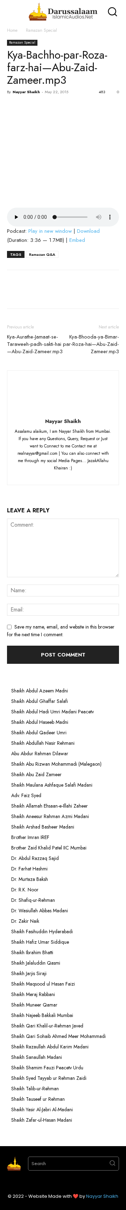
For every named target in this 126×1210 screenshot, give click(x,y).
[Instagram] (50, 475)
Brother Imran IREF (30, 837)
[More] (78, 108)
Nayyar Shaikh (26, 92)
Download (88, 231)
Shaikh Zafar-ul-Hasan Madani (41, 1119)
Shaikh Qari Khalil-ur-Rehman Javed (47, 1025)
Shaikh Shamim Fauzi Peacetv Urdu (47, 1067)
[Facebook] (14, 108)
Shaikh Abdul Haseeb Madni (39, 722)
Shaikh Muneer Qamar (34, 1004)
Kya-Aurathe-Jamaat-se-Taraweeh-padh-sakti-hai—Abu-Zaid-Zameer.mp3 (35, 344)
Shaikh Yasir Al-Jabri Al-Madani (42, 1109)
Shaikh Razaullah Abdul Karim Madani (50, 1046)
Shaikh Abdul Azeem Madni (39, 690)
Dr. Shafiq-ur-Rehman (33, 900)
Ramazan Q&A (42, 254)
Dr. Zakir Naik (25, 921)
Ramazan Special (41, 30)
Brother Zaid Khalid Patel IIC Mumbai (48, 847)
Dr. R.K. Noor (24, 889)
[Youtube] (89, 475)
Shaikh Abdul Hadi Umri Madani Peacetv (52, 711)
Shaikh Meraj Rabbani (33, 994)
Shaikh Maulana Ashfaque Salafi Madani (51, 784)
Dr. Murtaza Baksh (29, 879)
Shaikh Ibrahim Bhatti (32, 952)
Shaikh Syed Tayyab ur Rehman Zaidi (48, 1078)
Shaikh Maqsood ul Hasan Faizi (43, 983)
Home (12, 30)
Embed (77, 240)
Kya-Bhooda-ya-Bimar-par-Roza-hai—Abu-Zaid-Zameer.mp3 (91, 344)
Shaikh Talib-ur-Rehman (35, 1088)
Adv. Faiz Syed (26, 795)
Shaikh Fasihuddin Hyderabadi (42, 931)
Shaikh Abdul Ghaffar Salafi (39, 701)
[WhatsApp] (62, 108)
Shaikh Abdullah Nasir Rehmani (43, 743)
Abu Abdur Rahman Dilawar (39, 753)
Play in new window (50, 231)
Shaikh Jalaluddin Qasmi (35, 962)
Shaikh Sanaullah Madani (36, 1057)
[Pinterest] (46, 108)
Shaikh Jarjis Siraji (29, 973)
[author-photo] (63, 411)
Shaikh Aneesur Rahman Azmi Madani (50, 816)
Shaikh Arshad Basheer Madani (42, 826)
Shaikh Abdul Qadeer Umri (38, 732)
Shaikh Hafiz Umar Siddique (40, 941)
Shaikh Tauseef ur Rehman (38, 1099)
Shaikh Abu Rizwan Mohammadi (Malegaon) (56, 763)
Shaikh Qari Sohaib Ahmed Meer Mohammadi (58, 1036)
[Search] (112, 1164)
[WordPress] (76, 475)
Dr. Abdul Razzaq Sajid (35, 858)
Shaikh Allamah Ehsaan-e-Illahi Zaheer (49, 805)
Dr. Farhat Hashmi (29, 868)
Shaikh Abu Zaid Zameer (36, 774)
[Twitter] (30, 108)
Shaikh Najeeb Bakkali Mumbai (43, 1015)
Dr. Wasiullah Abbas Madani (39, 910)
